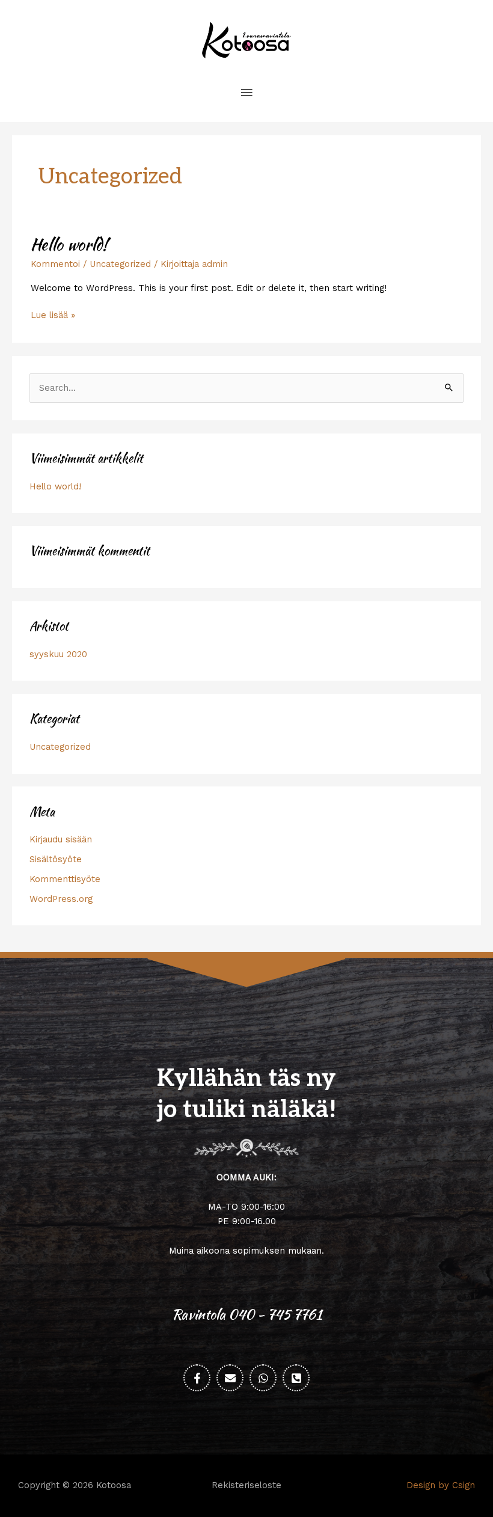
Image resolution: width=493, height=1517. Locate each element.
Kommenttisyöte (64, 879)
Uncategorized (120, 264)
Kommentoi (55, 264)
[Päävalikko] (246, 93)
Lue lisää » (53, 314)
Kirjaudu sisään (60, 839)
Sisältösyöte (55, 859)
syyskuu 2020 (58, 654)
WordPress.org (61, 898)
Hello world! (69, 244)
